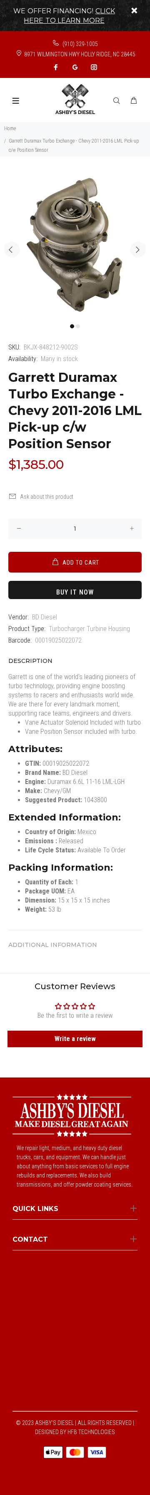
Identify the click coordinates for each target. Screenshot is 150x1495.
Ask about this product (46, 496)
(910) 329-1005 (79, 44)
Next (138, 249)
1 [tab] (72, 326)
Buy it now (75, 592)
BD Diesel (44, 617)
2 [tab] (78, 326)
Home (10, 128)
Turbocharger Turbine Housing (89, 629)
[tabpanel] (75, 244)
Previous (12, 249)
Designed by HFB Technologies (75, 1432)
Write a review (75, 1039)
